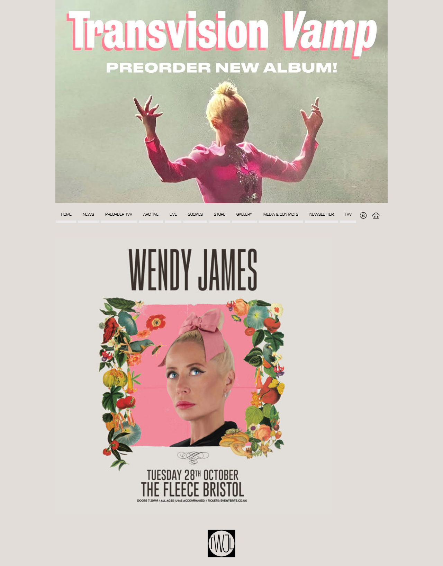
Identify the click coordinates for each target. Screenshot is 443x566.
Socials (195, 214)
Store (219, 214)
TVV (348, 214)
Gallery (244, 214)
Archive (151, 214)
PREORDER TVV (118, 214)
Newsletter (321, 214)
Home (66, 214)
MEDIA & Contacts (280, 214)
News (88, 214)
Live (173, 214)
